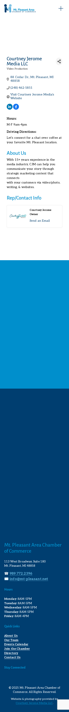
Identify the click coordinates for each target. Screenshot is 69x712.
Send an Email (40, 221)
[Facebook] (6, 677)
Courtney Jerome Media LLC (34, 703)
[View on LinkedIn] (10, 109)
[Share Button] (59, 61)
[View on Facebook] (16, 109)
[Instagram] (21, 677)
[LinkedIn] (14, 677)
